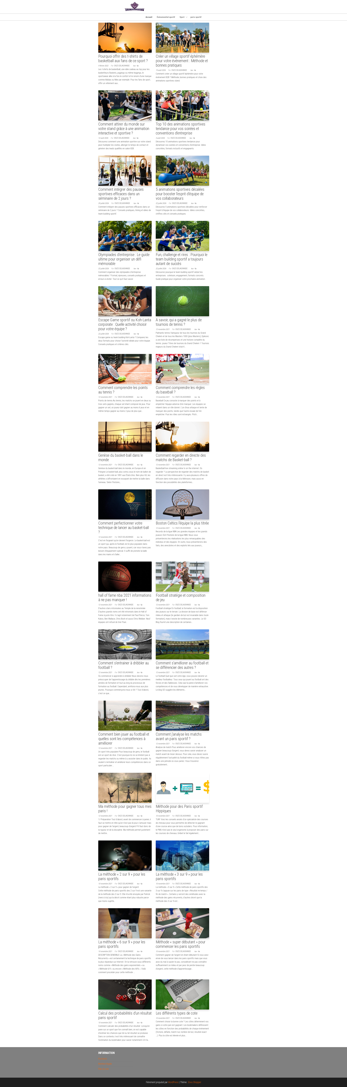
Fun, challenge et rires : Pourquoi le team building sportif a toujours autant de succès (181, 259)
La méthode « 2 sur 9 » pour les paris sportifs (121, 876)
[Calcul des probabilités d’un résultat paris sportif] (125, 994)
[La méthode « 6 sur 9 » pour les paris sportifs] (125, 923)
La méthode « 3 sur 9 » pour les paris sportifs (179, 876)
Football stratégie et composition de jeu (180, 597)
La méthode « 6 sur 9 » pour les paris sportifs (121, 944)
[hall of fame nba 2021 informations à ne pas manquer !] (125, 576)
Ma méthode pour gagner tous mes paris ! (125, 808)
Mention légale (105, 1063)
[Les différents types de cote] (182, 994)
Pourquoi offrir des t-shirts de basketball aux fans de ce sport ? (123, 58)
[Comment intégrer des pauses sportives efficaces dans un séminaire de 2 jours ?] (125, 170)
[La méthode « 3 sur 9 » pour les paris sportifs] (182, 855)
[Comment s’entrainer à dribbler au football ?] (125, 644)
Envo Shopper (194, 1082)
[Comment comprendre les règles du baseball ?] (182, 368)
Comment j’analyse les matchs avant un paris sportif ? (179, 736)
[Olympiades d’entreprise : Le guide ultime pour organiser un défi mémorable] (125, 235)
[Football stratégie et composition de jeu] (182, 576)
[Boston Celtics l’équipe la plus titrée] (182, 504)
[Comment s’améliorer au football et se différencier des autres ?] (182, 644)
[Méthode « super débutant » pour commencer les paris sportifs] (182, 923)
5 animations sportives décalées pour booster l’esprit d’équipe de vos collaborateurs (180, 194)
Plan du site (103, 1068)
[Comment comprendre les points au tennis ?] (125, 368)
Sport (182, 17)
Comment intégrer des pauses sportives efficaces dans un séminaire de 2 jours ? (121, 194)
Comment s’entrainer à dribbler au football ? (123, 665)
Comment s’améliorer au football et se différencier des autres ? (182, 665)
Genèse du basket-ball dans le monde (120, 457)
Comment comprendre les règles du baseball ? (180, 389)
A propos (102, 1058)
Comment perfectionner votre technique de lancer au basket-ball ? (123, 527)
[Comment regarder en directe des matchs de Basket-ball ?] (182, 436)
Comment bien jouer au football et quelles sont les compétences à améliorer (123, 739)
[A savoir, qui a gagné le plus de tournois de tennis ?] (182, 301)
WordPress (173, 1082)
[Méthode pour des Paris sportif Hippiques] (182, 787)
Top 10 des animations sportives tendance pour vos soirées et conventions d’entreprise (180, 128)
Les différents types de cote (176, 1013)
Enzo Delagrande (122, 66)
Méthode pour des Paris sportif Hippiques (179, 808)
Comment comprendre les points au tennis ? (123, 389)
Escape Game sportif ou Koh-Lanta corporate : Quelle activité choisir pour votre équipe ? (124, 324)
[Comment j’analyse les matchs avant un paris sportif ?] (182, 715)
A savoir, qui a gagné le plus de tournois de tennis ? (179, 322)
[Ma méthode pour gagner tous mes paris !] (125, 787)
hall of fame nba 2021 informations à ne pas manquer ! (124, 597)
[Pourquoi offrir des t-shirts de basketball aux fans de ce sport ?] (125, 37)
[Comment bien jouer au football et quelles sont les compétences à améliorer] (125, 715)
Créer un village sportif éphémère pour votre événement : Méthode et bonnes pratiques (182, 61)
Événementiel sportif (166, 17)
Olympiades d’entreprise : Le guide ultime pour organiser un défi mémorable (123, 259)
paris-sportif (195, 17)
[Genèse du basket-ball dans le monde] (125, 436)
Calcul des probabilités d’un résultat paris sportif (125, 1015)
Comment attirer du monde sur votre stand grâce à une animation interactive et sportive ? (123, 128)
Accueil (149, 17)
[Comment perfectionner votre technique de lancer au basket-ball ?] (125, 504)
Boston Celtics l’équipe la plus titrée (182, 523)
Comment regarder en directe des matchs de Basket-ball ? (181, 457)
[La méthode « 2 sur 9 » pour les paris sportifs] (125, 855)
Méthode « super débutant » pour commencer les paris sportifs (180, 944)
